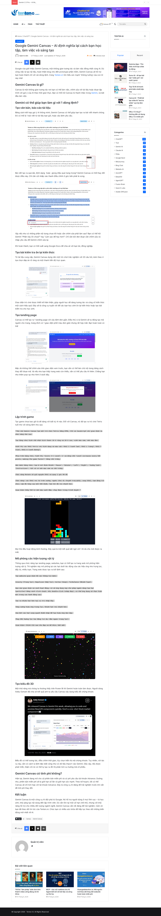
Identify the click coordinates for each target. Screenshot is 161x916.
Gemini (94, 93)
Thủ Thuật (40, 24)
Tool (117, 143)
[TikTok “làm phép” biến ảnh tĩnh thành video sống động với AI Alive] (29, 879)
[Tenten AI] (25, 13)
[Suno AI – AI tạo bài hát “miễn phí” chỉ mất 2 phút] (120, 78)
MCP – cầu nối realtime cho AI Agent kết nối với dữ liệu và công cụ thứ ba (59, 891)
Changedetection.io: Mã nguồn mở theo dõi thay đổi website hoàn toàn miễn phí (89, 891)
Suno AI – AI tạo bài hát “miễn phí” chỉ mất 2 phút (136, 77)
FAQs (30, 24)
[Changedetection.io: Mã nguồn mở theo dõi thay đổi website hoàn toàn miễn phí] (91, 879)
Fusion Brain (120, 184)
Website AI (120, 169)
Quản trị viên (23, 56)
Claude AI (119, 150)
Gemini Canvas (37, 819)
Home (15, 24)
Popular (120, 55)
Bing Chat (119, 165)
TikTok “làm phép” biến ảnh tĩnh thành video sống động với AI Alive (28, 891)
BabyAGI (119, 177)
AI (22, 24)
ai (23, 819)
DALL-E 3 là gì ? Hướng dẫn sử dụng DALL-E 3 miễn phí (137, 114)
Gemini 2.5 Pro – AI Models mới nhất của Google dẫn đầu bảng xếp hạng (45, 2)
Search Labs (120, 188)
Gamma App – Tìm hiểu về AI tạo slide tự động (136, 66)
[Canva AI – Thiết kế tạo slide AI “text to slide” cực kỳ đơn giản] (120, 101)
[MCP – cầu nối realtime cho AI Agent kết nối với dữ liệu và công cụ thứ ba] (60, 879)
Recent (140, 55)
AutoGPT (119, 173)
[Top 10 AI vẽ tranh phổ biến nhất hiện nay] (120, 90)
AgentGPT (119, 180)
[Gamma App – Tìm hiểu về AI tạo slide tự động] (120, 67)
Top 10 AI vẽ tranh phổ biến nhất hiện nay (136, 89)
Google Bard (120, 158)
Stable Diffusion (122, 192)
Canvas (28, 819)
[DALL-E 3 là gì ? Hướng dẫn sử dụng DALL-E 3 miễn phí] (120, 115)
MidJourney (120, 162)
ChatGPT (26, 36)
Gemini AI (119, 147)
